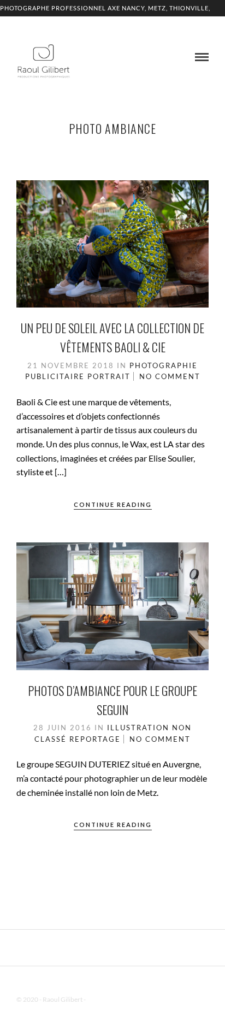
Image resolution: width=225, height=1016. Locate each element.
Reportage (95, 739)
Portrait (109, 376)
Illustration (138, 727)
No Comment (169, 376)
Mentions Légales (111, 999)
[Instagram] (126, 982)
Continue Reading (113, 504)
